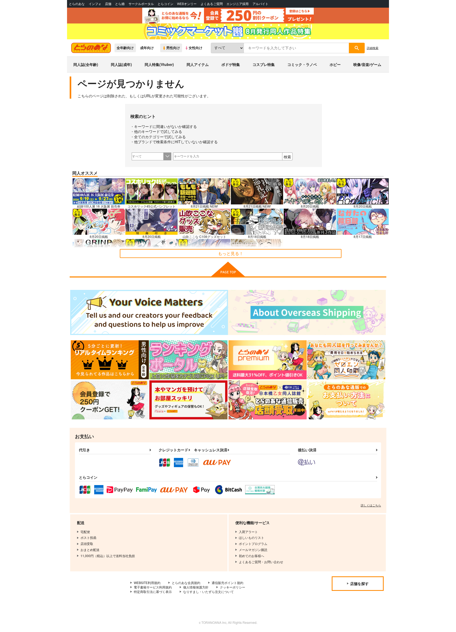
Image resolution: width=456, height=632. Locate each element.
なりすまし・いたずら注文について (208, 591)
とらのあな (77, 4)
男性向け (173, 47)
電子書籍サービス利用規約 (153, 587)
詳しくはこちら (371, 505)
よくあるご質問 (212, 4)
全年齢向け (125, 47)
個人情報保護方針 (195, 587)
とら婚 (120, 4)
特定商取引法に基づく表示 (153, 591)
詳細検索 (372, 48)
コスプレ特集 (264, 64)
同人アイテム (198, 64)
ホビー (335, 64)
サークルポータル (141, 4)
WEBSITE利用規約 (147, 582)
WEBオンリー (187, 4)
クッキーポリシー (232, 587)
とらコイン (165, 4)
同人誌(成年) (121, 64)
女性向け (195, 47)
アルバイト (260, 4)
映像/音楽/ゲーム (367, 64)
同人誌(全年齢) (85, 64)
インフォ (95, 4)
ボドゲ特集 (230, 64)
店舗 (108, 4)
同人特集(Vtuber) (159, 64)
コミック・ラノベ (302, 64)
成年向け (147, 47)
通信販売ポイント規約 (227, 582)
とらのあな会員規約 (186, 582)
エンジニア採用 (237, 4)
